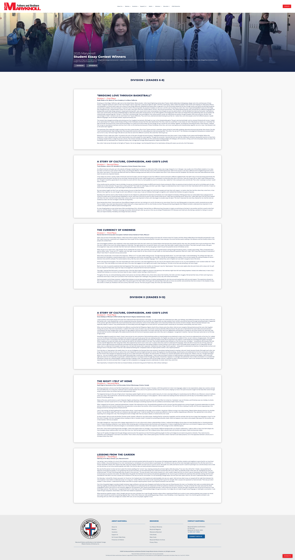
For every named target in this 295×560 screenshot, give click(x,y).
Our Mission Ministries (156, 527)
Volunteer (157, 6)
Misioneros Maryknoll (156, 532)
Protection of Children (118, 540)
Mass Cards (153, 537)
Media (150, 6)
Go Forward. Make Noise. (118, 537)
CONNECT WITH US (195, 536)
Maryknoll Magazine (155, 529)
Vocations (134, 6)
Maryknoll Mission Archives (157, 540)
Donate (287, 556)
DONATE (286, 6)
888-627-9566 (195, 532)
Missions (127, 6)
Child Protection (176, 6)
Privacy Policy (154, 542)
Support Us (143, 6)
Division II (93, 65)
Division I (80, 65)
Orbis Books (153, 534)
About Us (119, 6)
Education (166, 6)
